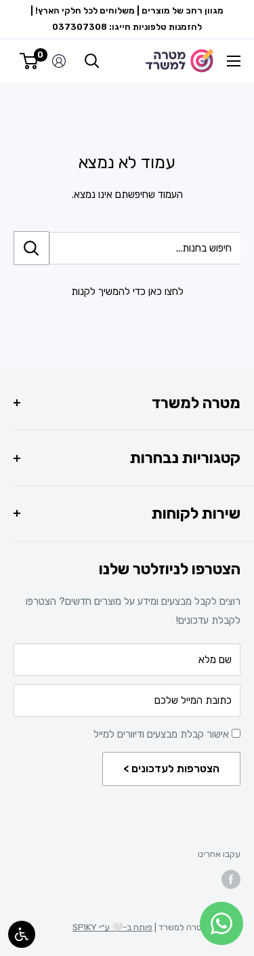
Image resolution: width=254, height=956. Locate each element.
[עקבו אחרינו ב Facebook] (230, 879)
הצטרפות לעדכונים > (171, 768)
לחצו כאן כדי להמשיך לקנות (127, 291)
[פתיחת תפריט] (233, 61)
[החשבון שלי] (59, 61)
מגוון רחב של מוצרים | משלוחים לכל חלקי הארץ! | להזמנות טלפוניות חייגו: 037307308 (127, 18)
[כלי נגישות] (21, 934)
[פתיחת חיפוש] (92, 61)
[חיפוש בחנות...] (31, 248)
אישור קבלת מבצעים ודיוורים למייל (162, 734)
